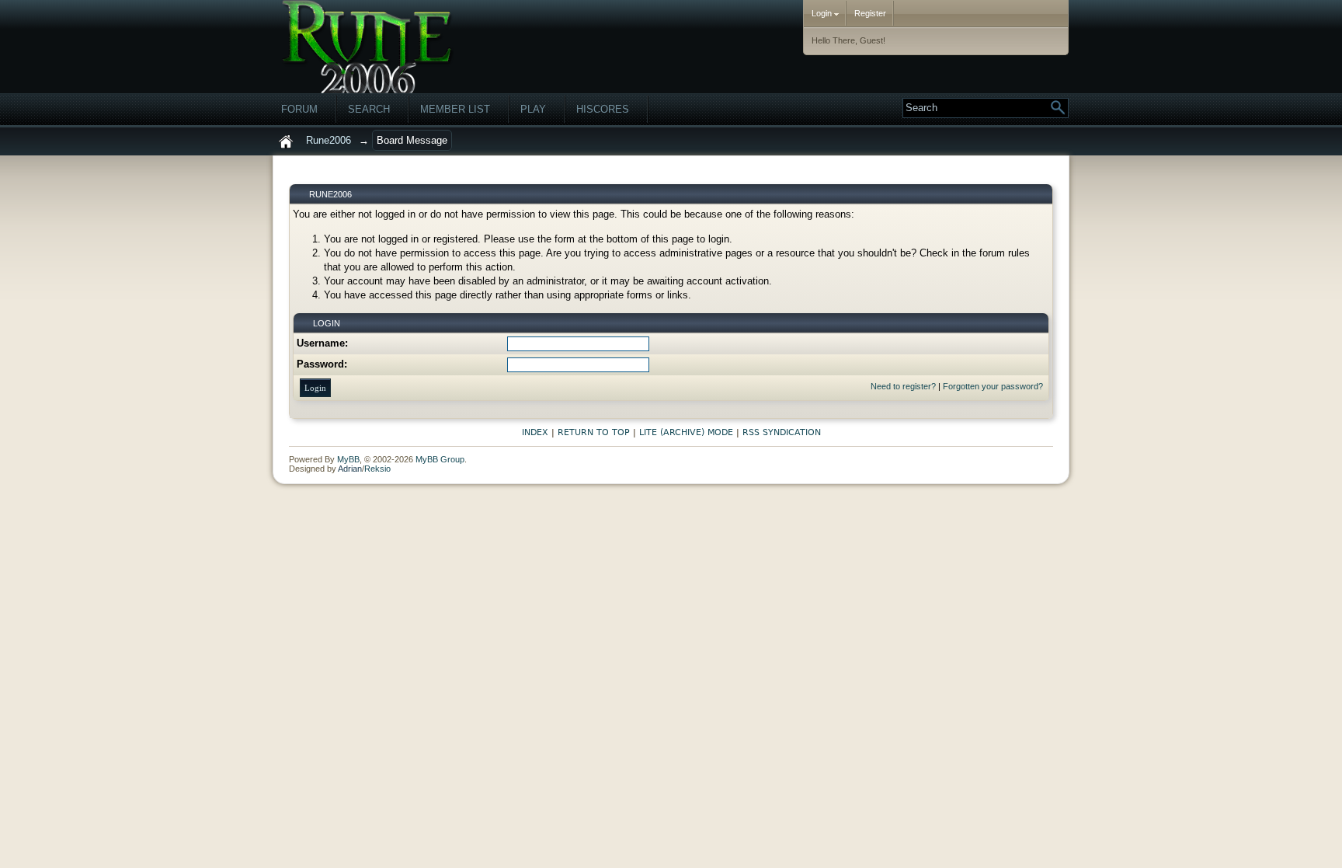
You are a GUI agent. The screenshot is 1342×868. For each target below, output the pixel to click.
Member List (455, 109)
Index (535, 432)
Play (533, 109)
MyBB (348, 459)
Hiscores (602, 109)
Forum (299, 109)
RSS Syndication (781, 432)
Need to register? (903, 386)
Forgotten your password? (993, 386)
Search (369, 109)
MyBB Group (439, 459)
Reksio (377, 468)
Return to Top (594, 432)
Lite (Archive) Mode (686, 432)
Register (870, 13)
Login (823, 13)
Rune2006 (328, 140)
